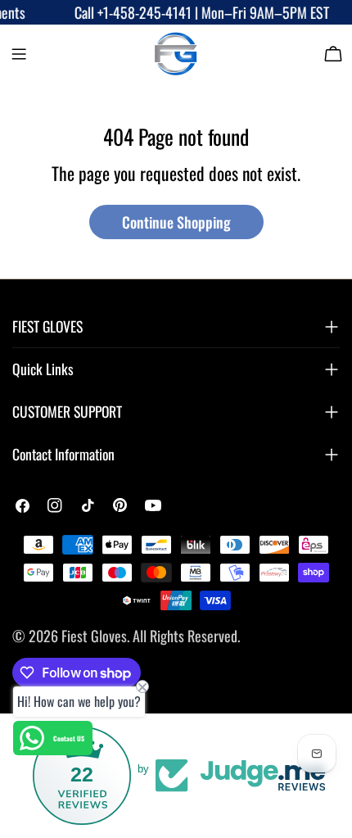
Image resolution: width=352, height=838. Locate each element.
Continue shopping (176, 222)
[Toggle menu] (18, 54)
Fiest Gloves (94, 635)
